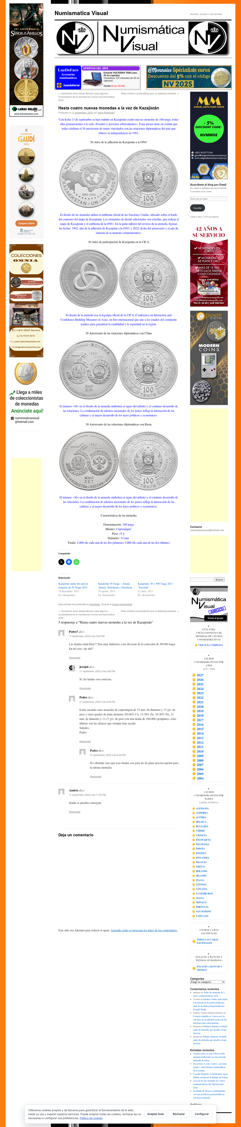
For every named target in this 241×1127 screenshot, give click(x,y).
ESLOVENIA (201, 844)
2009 (198, 755)
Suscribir (198, 207)
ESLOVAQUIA (201, 839)
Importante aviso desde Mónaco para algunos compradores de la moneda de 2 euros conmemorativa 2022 (86, 97)
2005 (198, 773)
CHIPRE (198, 830)
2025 (198, 684)
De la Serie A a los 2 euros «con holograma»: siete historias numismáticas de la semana (210, 1067)
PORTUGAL (200, 907)
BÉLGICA (199, 821)
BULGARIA (200, 826)
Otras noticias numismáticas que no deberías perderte (150, 93)
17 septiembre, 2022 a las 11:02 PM (87, 794)
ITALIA (198, 880)
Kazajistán (95, 604)
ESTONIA (199, 853)
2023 (198, 693)
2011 (198, 747)
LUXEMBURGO (202, 893)
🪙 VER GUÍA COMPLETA (209, 645)
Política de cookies (91, 1118)
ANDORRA (200, 812)
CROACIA (199, 835)
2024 (198, 688)
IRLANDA (199, 875)
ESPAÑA (198, 848)
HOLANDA (200, 871)
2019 (198, 711)
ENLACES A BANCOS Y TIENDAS (207, 968)
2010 (198, 751)
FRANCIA (199, 862)
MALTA (198, 898)
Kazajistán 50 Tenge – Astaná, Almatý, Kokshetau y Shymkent (115, 585)
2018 (198, 715)
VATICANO (200, 916)
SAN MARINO (201, 911)
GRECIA (198, 866)
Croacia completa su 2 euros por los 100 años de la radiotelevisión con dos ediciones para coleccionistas (210, 1019)
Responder (74, 657)
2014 (198, 733)
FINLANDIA (200, 857)
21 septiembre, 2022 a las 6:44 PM (108, 754)
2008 (198, 760)
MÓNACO (199, 902)
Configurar (202, 1113)
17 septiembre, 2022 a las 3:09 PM (97, 671)
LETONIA (199, 884)
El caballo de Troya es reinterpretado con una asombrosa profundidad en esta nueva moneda (209, 1094)
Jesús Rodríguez (106, 112)
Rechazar (179, 1113)
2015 (198, 729)
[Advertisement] (26, 514)
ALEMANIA (200, 808)
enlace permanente (122, 604)
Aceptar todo (155, 1113)
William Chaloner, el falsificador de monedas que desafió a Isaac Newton (210, 1030)
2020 (198, 706)
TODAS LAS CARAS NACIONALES (205, 941)
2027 (198, 675)
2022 (198, 697)
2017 (198, 720)
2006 (198, 769)
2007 (198, 765)
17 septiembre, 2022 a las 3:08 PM (86, 636)
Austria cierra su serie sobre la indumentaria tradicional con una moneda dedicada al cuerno (209, 1057)
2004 (198, 778)
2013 (198, 738)
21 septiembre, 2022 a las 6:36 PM (97, 701)
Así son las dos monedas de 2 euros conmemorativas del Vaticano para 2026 (209, 1084)
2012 (198, 742)
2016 (198, 724)
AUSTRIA (199, 817)
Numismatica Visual (81, 13)
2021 (198, 702)
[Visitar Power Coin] (209, 358)
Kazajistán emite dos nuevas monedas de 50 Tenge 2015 (73, 585)
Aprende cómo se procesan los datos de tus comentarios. (144, 930)
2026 (198, 679)
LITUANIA (200, 889)
